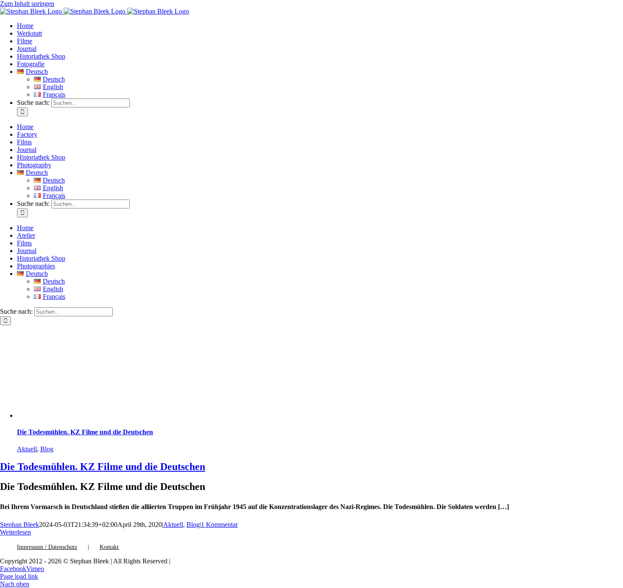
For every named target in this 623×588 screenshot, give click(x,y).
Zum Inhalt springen (27, 3)
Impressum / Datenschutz (47, 547)
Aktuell (27, 449)
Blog (46, 449)
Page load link (19, 576)
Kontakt (109, 547)
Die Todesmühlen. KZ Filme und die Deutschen (85, 432)
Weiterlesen (15, 532)
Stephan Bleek (19, 524)
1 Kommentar (219, 524)
